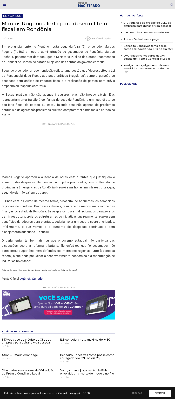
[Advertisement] (58, 148)
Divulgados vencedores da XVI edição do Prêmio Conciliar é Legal (28, 372)
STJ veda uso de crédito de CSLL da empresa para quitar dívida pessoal (26, 341)
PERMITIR (160, 393)
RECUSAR (137, 393)
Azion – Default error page (20, 355)
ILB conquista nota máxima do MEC (85, 339)
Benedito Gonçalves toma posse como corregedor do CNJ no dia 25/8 (87, 356)
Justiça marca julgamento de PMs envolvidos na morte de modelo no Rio (87, 372)
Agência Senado (31, 278)
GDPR (86, 393)
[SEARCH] (172, 4)
